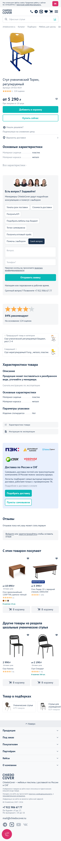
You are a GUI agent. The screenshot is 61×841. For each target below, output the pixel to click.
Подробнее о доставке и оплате (21, 485)
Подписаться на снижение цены (19, 131)
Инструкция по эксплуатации (22, 431)
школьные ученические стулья (25, 627)
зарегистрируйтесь (28, 533)
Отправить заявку (30, 277)
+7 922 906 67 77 (31, 11)
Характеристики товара (19, 424)
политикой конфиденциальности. (29, 5)
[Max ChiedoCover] (12, 824)
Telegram (36, 11)
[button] (56, 11)
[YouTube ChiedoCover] (18, 824)
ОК (55, 3)
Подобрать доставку (18, 493)
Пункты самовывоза (18, 502)
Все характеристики (14, 165)
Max (41, 11)
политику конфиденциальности (24, 269)
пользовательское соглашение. (14, 796)
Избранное (46, 11)
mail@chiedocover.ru (14, 818)
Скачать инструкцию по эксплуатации (21, 385)
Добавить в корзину (30, 109)
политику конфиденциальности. (40, 794)
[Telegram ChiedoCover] (5, 824)
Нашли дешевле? (14, 127)
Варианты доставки (16, 137)
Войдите (10, 533)
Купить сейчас (30, 118)
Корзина (51, 11)
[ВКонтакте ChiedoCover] (25, 824)
